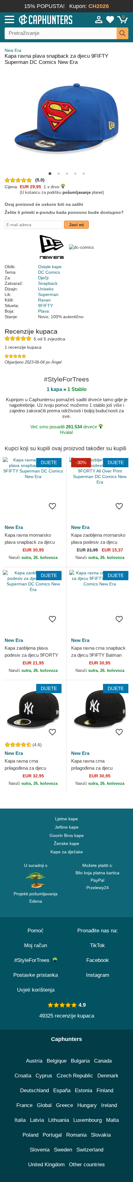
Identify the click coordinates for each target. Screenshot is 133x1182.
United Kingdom (46, 1164)
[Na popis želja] (52, 506)
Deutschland (34, 1090)
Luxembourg (87, 1120)
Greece (64, 1105)
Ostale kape (50, 266)
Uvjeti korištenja (35, 990)
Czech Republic (75, 1076)
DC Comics (49, 272)
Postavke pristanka (35, 975)
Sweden (63, 1150)
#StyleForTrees (33, 960)
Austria (34, 1061)
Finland (105, 1090)
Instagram (97, 975)
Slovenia (39, 1150)
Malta (112, 1120)
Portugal (52, 1135)
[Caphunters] (39, 19)
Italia (20, 1120)
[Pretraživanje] (122, 33)
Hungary (87, 1105)
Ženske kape (66, 843)
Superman (48, 294)
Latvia (37, 1120)
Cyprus (44, 1076)
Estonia (83, 1090)
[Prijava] (99, 19)
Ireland (109, 1105)
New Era (13, 50)
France (24, 1105)
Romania (76, 1135)
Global (44, 1105)
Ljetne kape (66, 818)
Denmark (107, 1076)
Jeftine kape (67, 827)
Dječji (43, 277)
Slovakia (101, 1135)
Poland (30, 1135)
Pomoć (36, 931)
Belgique (56, 1061)
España (62, 1090)
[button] (50, 173)
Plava (43, 311)
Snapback (48, 283)
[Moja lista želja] (110, 19)
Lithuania (58, 1120)
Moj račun (35, 945)
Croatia (23, 1076)
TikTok (97, 945)
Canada (103, 1061)
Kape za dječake (66, 851)
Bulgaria (80, 1061)
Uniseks (46, 288)
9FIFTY (45, 305)
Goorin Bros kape (66, 835)
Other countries (87, 1164)
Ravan (44, 300)
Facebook (97, 960)
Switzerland (89, 1150)
